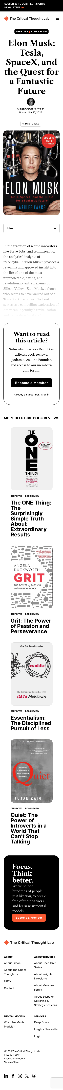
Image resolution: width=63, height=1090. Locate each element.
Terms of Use (11, 1062)
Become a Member (31, 383)
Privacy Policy (11, 1054)
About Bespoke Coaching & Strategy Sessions (45, 1001)
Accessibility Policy (14, 1058)
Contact (9, 988)
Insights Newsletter (46, 1029)
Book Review (39, 31)
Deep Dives (41, 1022)
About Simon (12, 963)
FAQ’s (7, 981)
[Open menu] (57, 19)
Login (37, 1036)
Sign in (45, 394)
